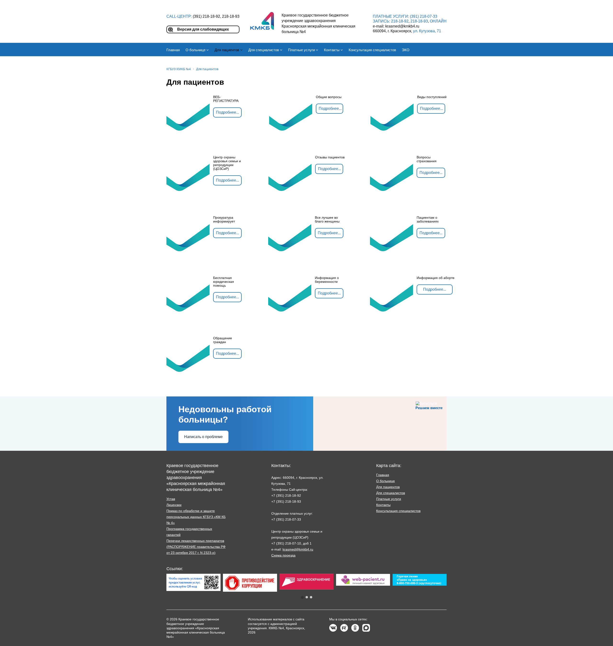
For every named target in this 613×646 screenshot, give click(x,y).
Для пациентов (388, 487)
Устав (170, 499)
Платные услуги (388, 499)
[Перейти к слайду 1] (302, 597)
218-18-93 (419, 21)
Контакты (383, 505)
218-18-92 (400, 21)
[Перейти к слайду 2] (307, 597)
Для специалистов (390, 493)
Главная (382, 475)
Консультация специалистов (398, 511)
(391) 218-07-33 (423, 16)
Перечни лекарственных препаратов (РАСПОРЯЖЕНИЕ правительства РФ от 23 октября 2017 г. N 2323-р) (196, 547)
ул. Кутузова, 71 (427, 31)
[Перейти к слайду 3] (311, 597)
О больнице (385, 481)
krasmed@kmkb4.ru (298, 549)
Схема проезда (283, 555)
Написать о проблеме (203, 437)
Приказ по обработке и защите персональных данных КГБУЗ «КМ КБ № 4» (196, 517)
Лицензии (174, 505)
